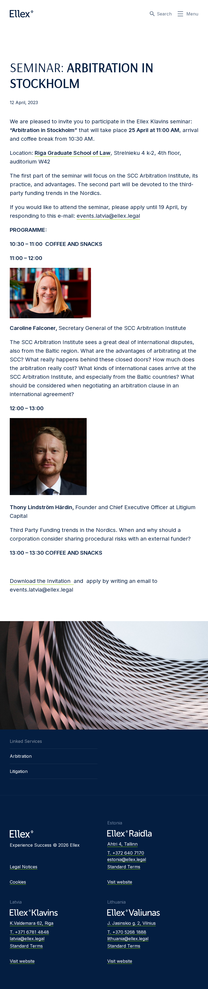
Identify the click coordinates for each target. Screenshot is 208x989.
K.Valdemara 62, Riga (31, 923)
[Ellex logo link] (21, 14)
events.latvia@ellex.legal (108, 216)
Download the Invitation (42, 581)
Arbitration (21, 756)
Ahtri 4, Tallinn (122, 844)
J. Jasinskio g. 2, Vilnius (131, 923)
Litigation (19, 771)
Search (164, 14)
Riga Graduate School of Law (72, 153)
